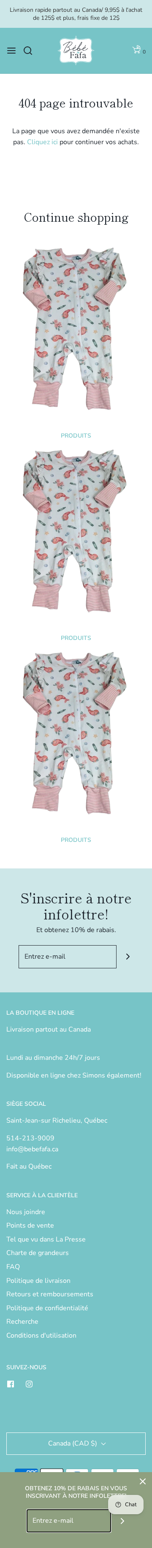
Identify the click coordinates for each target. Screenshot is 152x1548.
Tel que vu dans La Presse (46, 1239)
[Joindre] (128, 956)
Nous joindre (25, 1212)
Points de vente (30, 1225)
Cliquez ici (42, 142)
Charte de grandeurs (37, 1253)
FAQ (13, 1266)
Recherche (22, 1321)
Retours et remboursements (49, 1294)
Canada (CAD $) (73, 1443)
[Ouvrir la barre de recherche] (31, 50)
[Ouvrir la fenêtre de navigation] (11, 50)
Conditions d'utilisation (41, 1335)
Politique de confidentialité (47, 1308)
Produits (76, 436)
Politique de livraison (38, 1280)
